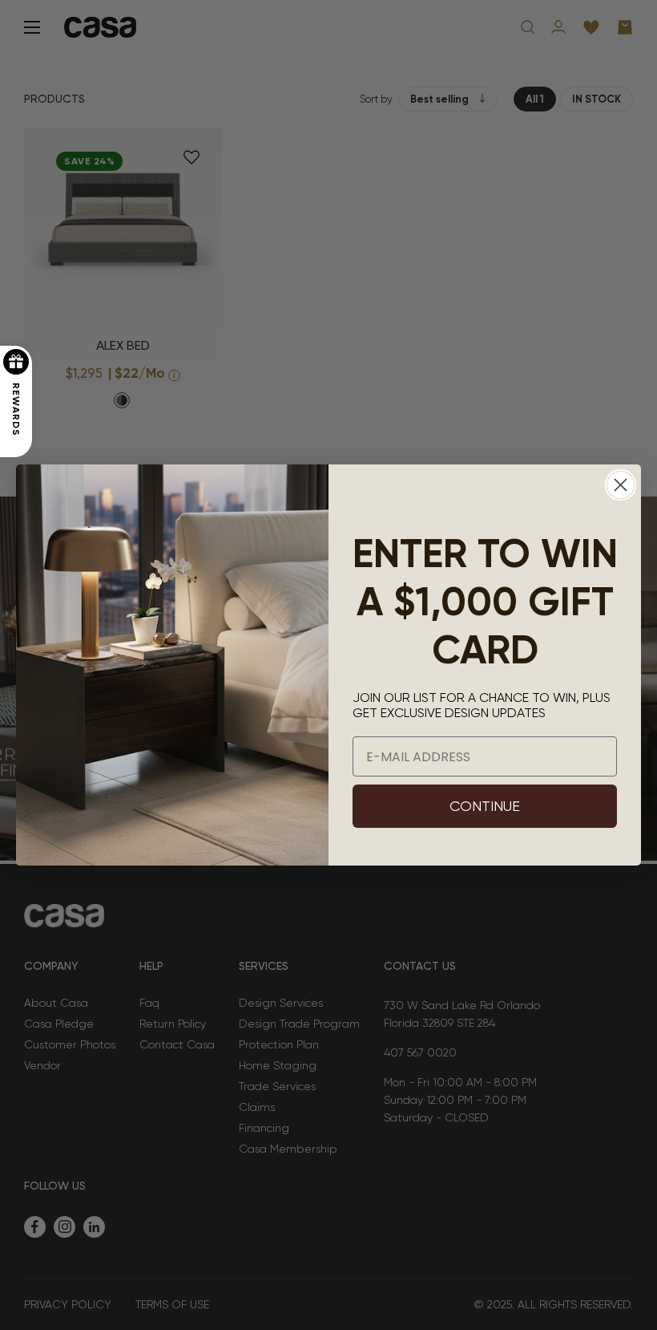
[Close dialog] (621, 485)
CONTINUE (484, 805)
